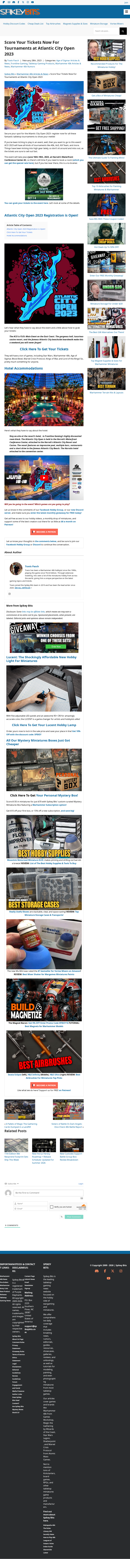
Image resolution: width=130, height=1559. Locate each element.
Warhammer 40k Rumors (23, 66)
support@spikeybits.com (31, 1329)
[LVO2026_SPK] (44, 170)
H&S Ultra (55, 1074)
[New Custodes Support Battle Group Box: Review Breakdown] (72, 1140)
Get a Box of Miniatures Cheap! (106, 95)
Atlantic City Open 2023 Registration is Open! (41, 215)
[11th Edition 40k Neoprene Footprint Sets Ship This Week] (16, 1140)
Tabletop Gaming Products (41, 63)
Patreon (4, 2)
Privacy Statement (16, 1346)
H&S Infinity (34, 1074)
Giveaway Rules (18, 1351)
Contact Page (30, 1276)
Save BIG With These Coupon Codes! (106, 219)
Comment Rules (18, 1342)
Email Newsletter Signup (29, 1285)
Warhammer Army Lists (5, 1287)
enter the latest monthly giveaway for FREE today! (56, 512)
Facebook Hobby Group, (52, 509)
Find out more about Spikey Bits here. (49, 1516)
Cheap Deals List (35, 23)
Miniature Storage (99, 23)
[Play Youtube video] (44, 477)
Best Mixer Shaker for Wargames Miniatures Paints (48, 974)
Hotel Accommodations (23, 368)
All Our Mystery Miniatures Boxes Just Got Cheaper (38, 742)
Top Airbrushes (53, 23)
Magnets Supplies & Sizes (75, 23)
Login (80, 1183)
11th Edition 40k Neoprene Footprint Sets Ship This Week (16, 1156)
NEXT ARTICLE (77, 1116)
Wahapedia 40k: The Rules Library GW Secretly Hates (49, 1529)
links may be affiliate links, (33, 611)
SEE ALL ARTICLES (22, 588)
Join (126, 2)
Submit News (30, 1279)
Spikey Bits (9, 74)
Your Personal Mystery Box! (57, 795)
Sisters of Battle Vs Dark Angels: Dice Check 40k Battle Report (67, 1125)
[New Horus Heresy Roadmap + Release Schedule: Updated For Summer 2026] (44, 1140)
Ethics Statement (16, 1359)
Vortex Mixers (117, 23)
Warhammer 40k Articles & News (32, 74)
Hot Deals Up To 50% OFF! (106, 247)
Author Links (17, 1394)
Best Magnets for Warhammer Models (44, 1026)
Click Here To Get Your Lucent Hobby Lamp (44, 725)
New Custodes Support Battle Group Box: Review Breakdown (71, 1156)
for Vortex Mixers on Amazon (65, 971)
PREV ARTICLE (11, 1116)
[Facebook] (105, 1271)
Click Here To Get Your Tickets (44, 349)
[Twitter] (113, 1271)
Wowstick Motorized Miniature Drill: (25, 860)
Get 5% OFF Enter (37, 1023)
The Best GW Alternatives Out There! (106, 332)
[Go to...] (127, 12)
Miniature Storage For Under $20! (106, 303)
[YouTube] (108, 1278)
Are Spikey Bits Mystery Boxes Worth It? (18, 1409)
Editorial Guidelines (16, 1371)
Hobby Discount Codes (14, 23)
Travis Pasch (13, 60)
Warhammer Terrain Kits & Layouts (106, 392)
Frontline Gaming (19, 63)
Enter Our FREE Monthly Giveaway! (106, 275)
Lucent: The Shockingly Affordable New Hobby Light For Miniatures (41, 659)
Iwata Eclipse (14, 1074)
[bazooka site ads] (106, 101)
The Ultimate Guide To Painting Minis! (106, 157)
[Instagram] (9, 594)
